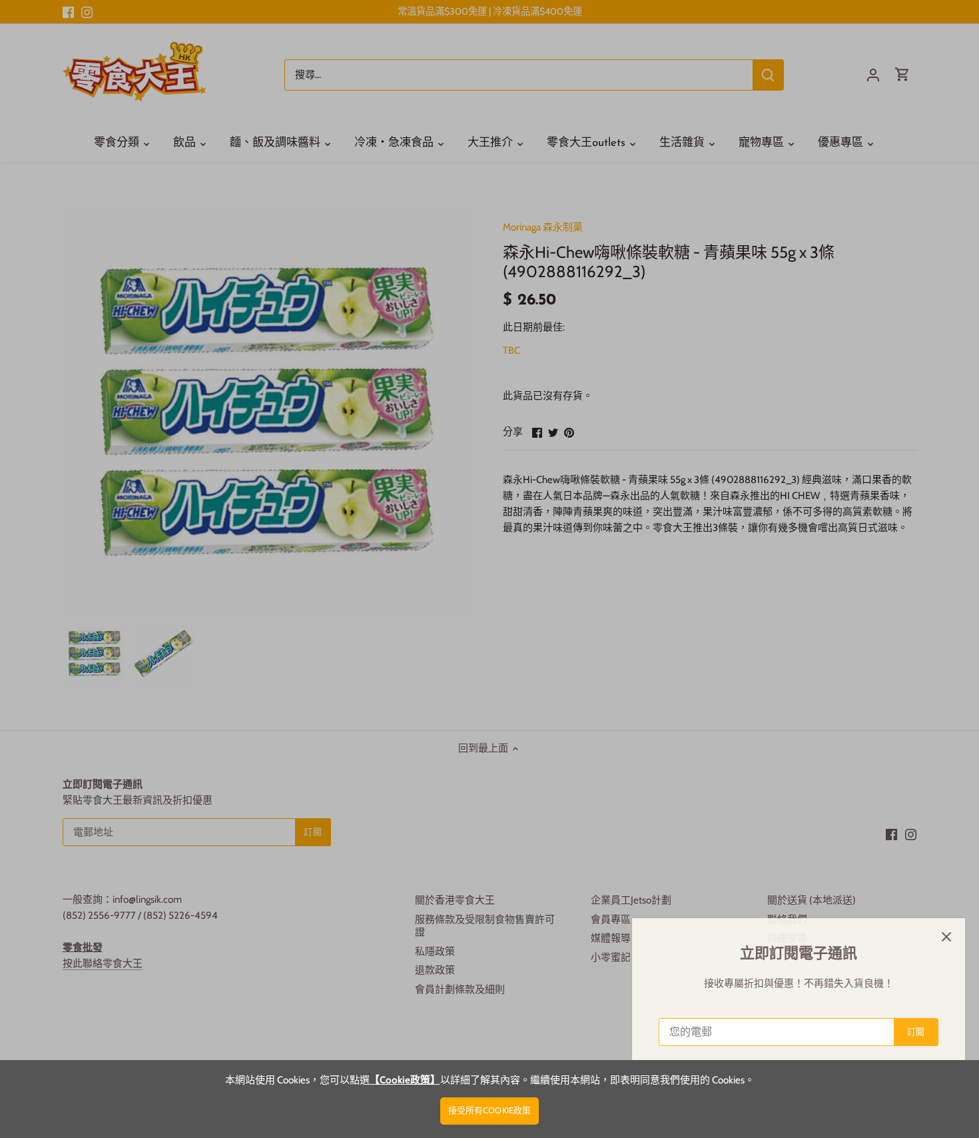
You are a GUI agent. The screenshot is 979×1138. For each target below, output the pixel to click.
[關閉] (933, 936)
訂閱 (903, 1032)
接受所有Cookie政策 (489, 1110)
